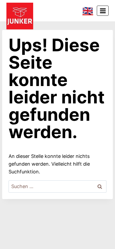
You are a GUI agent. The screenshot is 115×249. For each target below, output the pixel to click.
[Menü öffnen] (103, 11)
